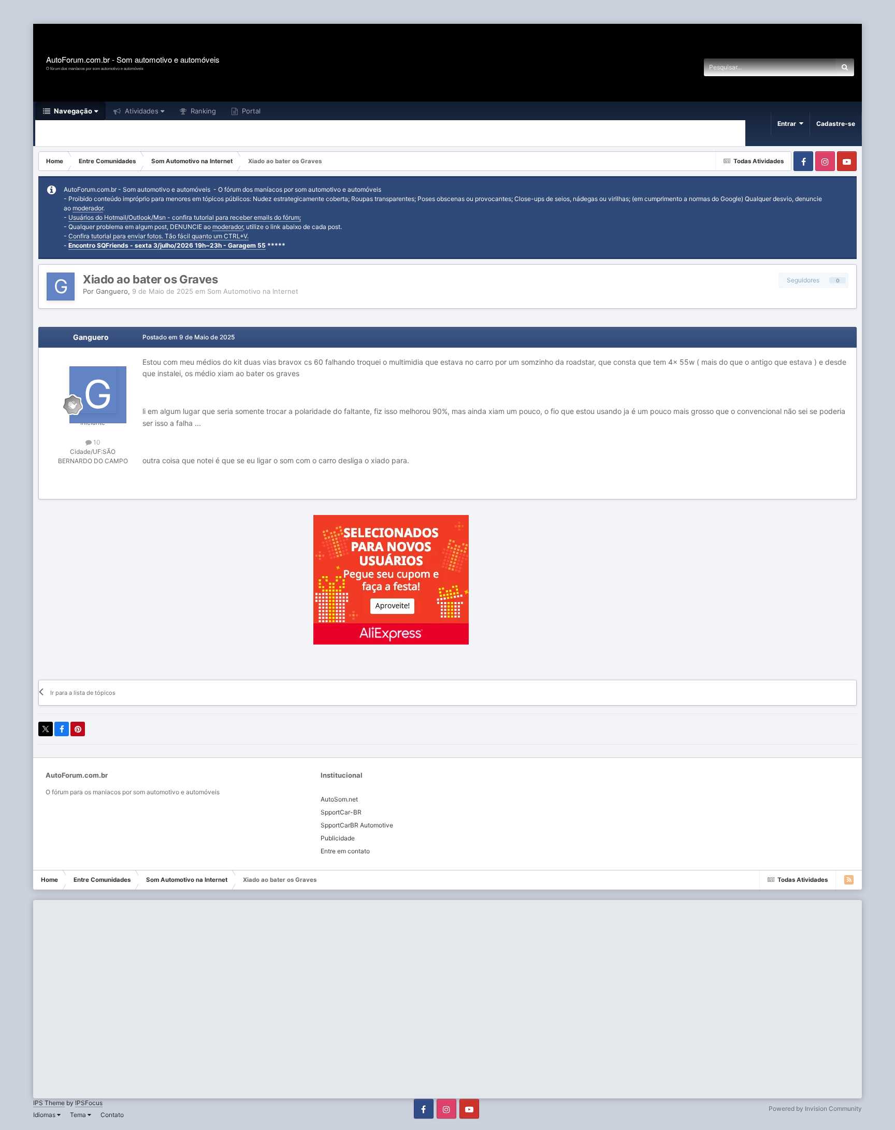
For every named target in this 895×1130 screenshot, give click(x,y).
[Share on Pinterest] (77, 729)
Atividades (140, 111)
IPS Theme (49, 1103)
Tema (79, 1115)
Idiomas (45, 1115)
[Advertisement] (188, 13)
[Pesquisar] (844, 67)
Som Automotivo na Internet (252, 291)
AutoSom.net (339, 799)
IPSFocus (89, 1103)
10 (96, 442)
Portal (250, 111)
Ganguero (112, 291)
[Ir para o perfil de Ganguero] (61, 287)
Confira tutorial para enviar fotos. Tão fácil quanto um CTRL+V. (158, 236)
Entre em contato (345, 851)
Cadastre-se (835, 123)
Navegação (72, 111)
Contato (112, 1115)
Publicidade (338, 838)
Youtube (847, 161)
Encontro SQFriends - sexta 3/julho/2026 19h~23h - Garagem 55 (167, 245)
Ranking (202, 111)
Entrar (788, 123)
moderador (88, 208)
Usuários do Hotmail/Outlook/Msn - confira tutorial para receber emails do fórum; (184, 217)
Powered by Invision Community (815, 1108)
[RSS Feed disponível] (849, 880)
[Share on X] (45, 729)
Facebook (803, 161)
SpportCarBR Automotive (357, 825)
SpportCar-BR (341, 812)
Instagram (825, 161)
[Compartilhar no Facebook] (61, 729)
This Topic (806, 67)
